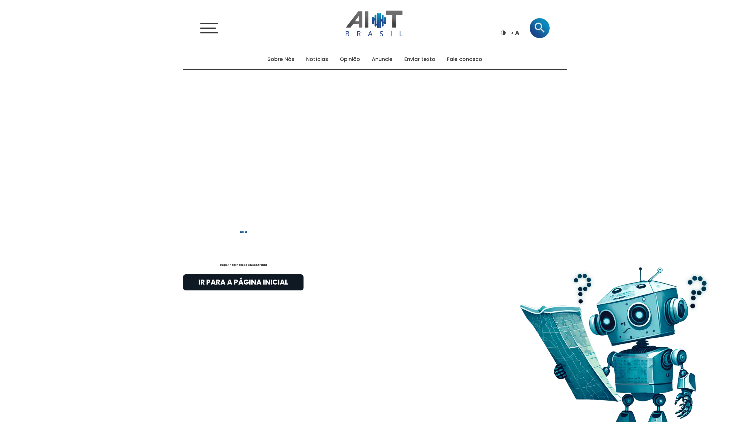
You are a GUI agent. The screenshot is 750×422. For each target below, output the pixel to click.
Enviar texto (419, 59)
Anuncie (382, 59)
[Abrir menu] (209, 28)
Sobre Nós (280, 59)
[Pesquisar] (540, 28)
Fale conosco (464, 59)
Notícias (317, 59)
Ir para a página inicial (243, 282)
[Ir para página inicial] (375, 22)
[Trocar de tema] (503, 32)
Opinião (350, 59)
